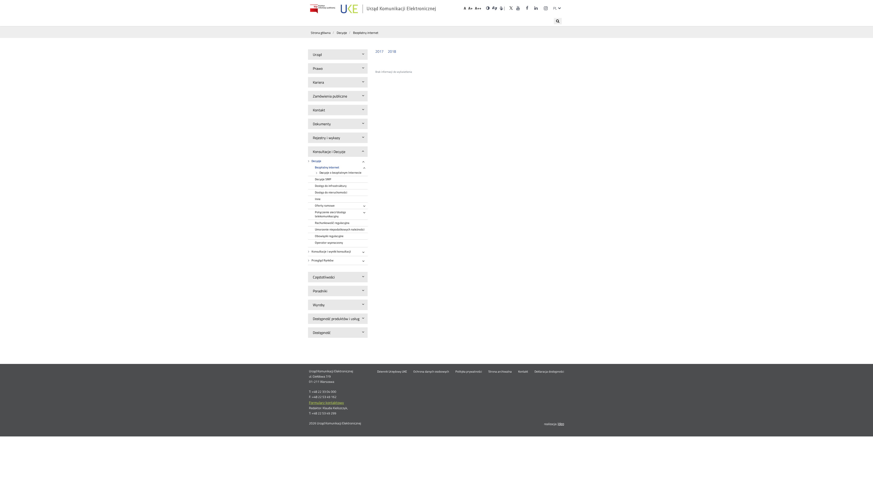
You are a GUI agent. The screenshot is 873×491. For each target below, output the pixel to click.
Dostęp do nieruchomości (331, 192)
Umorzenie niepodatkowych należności (339, 229)
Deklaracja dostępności (549, 372)
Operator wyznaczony (329, 242)
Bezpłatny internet (327, 167)
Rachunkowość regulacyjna (332, 223)
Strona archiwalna (500, 372)
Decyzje (316, 161)
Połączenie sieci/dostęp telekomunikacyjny (330, 214)
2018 (392, 51)
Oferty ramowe (325, 205)
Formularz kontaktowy (326, 402)
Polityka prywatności (468, 372)
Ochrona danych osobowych (431, 372)
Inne (318, 199)
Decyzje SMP (323, 179)
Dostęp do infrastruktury (330, 186)
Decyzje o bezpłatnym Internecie (340, 172)
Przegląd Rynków (322, 260)
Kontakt (523, 372)
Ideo (561, 423)
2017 (379, 51)
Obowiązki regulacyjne (329, 236)
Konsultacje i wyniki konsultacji (331, 251)
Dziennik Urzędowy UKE (392, 372)
